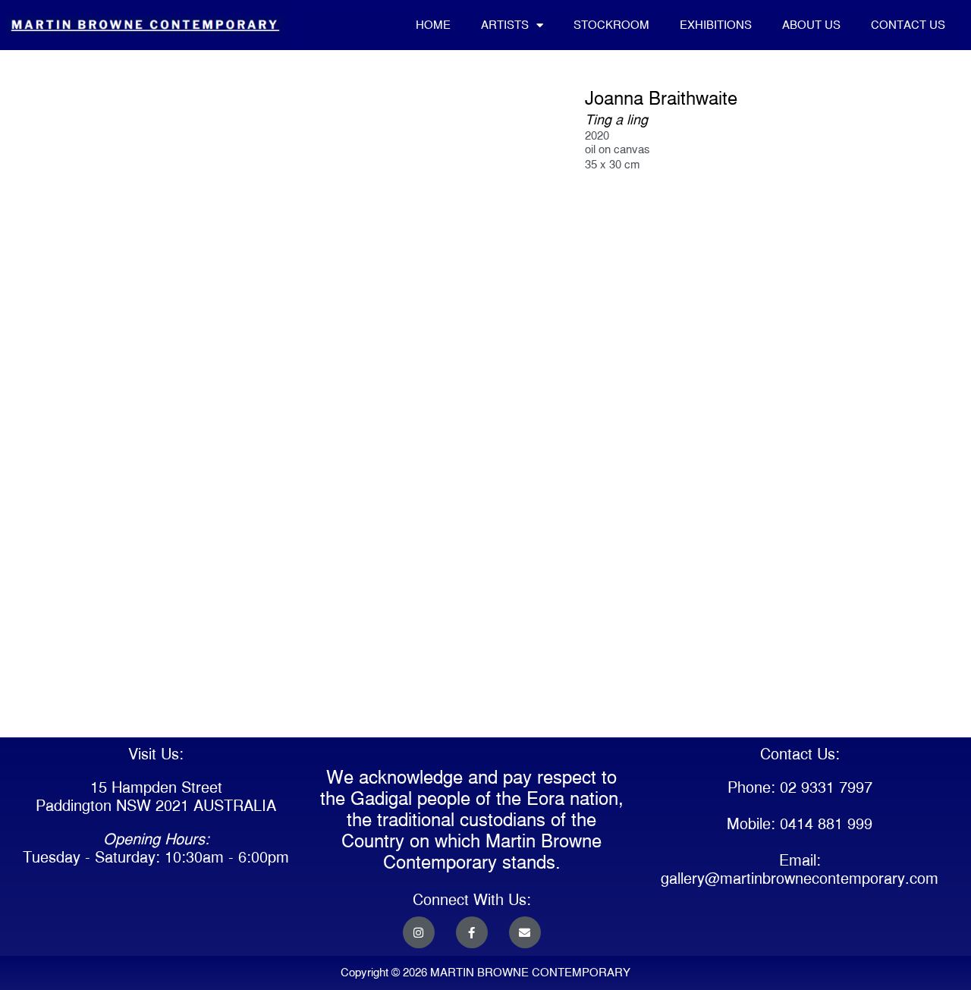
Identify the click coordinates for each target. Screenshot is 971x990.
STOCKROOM (611, 24)
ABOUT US (811, 24)
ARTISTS (505, 24)
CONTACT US (908, 24)
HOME (433, 24)
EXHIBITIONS (716, 24)
